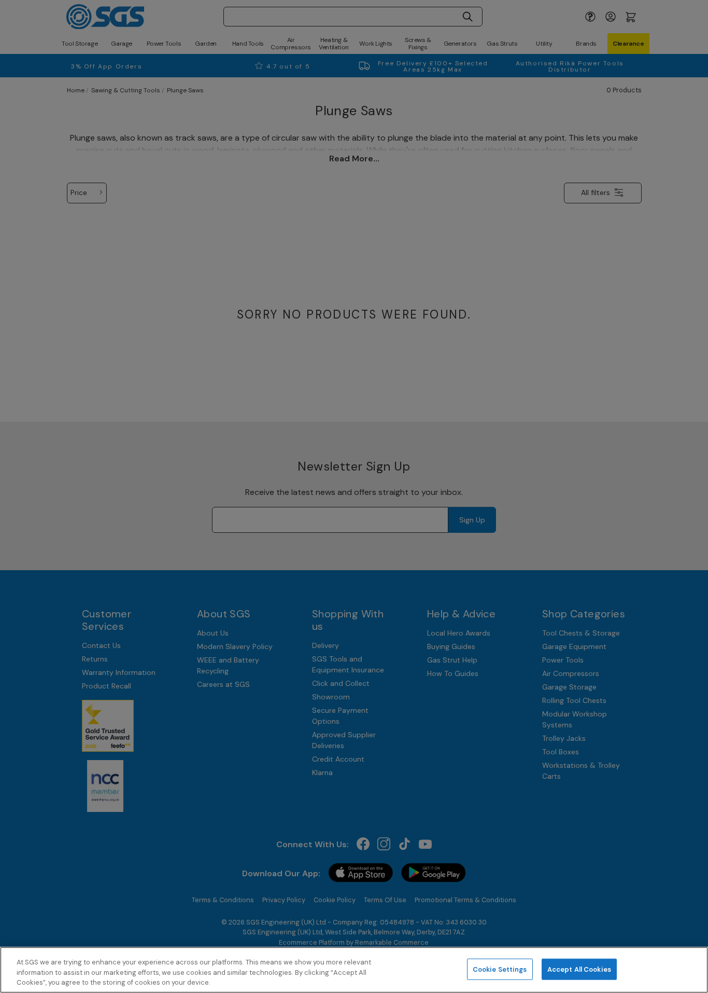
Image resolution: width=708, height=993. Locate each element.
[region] (354, 970)
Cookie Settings (500, 968)
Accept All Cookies (579, 968)
